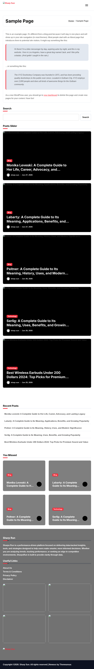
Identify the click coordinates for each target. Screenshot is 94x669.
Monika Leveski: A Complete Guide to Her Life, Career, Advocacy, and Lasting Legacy (37, 169)
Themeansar (65, 665)
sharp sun (15, 175)
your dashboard (50, 95)
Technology (12, 316)
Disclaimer (8, 579)
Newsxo (52, 665)
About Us (7, 568)
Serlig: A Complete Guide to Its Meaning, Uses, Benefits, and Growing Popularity (37, 325)
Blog (9, 161)
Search (7, 108)
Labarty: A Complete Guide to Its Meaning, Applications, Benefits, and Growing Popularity (36, 221)
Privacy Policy (10, 575)
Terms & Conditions (12, 572)
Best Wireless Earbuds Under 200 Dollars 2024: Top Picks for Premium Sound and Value (36, 377)
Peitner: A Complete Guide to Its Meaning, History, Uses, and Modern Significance (36, 273)
